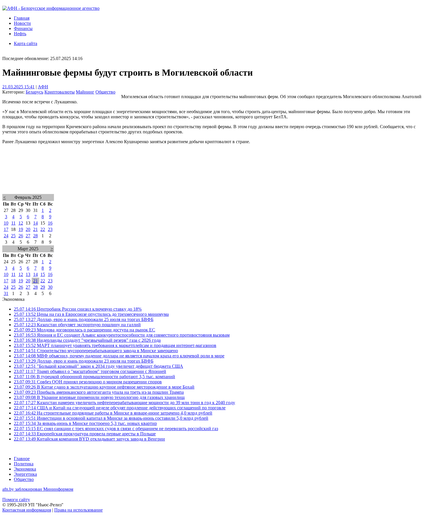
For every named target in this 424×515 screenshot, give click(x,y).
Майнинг (85, 91)
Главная (21, 18)
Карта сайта (25, 43)
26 (20, 235)
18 (13, 280)
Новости (22, 23)
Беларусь (34, 91)
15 (42, 274)
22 (42, 229)
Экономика (25, 469)
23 (50, 229)
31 (6, 293)
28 (35, 235)
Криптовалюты (59, 91)
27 (28, 235)
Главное (22, 458)
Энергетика (25, 474)
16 (50, 223)
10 (6, 223)
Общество (105, 91)
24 (6, 235)
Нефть (20, 33)
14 (35, 223)
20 (28, 229)
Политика (23, 463)
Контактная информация (26, 509)
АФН (43, 86)
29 (42, 287)
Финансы (23, 28)
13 (28, 274)
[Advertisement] (175, 176)
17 (6, 229)
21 (35, 229)
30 (50, 287)
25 (13, 235)
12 (20, 223)
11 (13, 223)
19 (20, 229)
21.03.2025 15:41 (18, 86)
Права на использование (78, 509)
